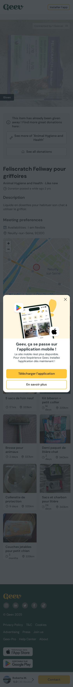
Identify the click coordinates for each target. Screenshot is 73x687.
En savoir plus (36, 384)
